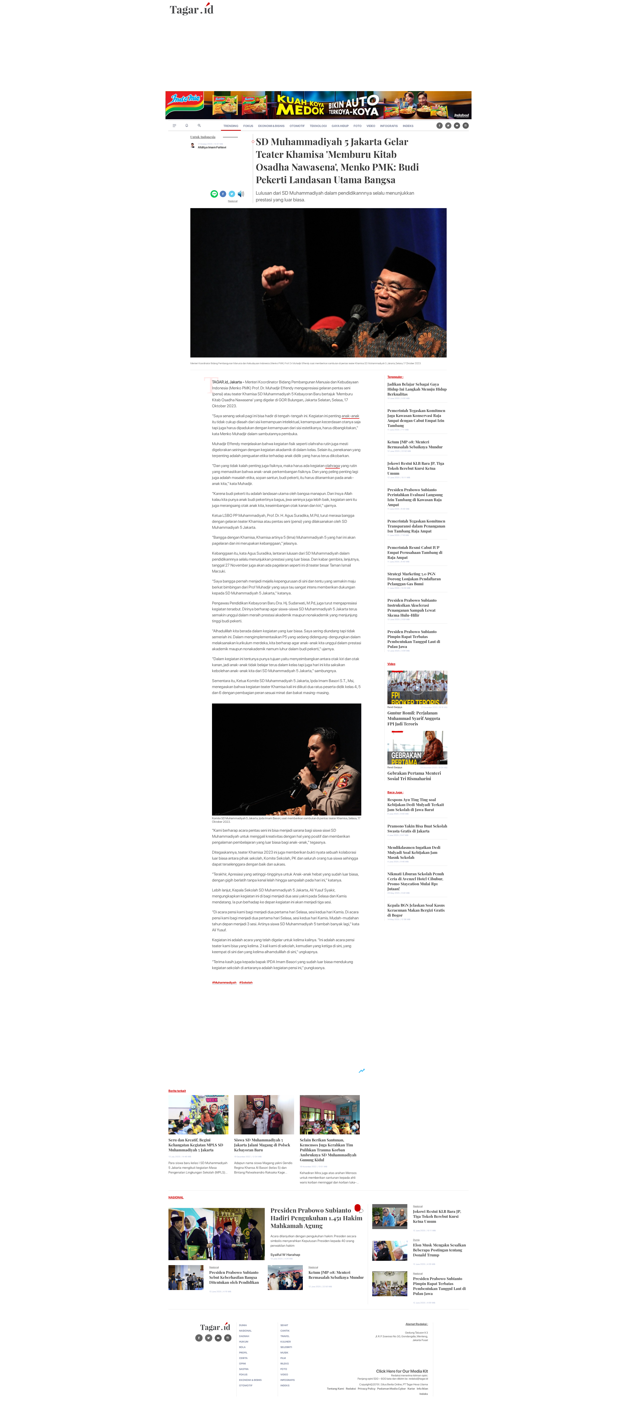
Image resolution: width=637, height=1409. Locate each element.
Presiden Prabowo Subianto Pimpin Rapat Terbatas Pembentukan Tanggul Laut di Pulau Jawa (413, 638)
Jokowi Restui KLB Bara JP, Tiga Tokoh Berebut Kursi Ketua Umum (415, 467)
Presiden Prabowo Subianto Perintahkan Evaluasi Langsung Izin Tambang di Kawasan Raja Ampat (415, 497)
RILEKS (284, 1363)
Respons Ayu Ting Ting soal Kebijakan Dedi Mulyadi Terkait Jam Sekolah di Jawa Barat (415, 804)
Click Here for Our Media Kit (402, 1371)
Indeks (424, 1394)
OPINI (242, 1363)
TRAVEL (284, 1336)
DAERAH (244, 1336)
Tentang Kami (335, 1388)
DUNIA (243, 1325)
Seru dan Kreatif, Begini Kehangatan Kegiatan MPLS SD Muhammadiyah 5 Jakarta (195, 1144)
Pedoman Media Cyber (391, 1388)
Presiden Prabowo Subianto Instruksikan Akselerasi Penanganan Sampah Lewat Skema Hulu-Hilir (412, 607)
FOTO (358, 126)
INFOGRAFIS (389, 126)
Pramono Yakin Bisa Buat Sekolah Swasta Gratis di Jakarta (417, 828)
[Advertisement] (318, 54)
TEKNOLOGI (318, 126)
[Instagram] (466, 125)
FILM (283, 1357)
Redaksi (351, 1388)
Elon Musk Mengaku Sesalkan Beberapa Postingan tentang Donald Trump (439, 1249)
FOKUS (248, 126)
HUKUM (243, 1341)
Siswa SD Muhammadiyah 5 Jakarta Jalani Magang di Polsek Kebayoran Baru (262, 1144)
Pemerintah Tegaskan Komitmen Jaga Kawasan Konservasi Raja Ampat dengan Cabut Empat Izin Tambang (416, 417)
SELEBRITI (286, 1347)
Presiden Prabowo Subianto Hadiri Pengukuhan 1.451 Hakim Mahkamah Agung (316, 1217)
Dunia (416, 1239)
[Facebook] (439, 125)
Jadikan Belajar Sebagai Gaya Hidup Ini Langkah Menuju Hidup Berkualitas (417, 388)
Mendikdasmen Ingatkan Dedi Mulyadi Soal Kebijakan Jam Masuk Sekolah (413, 851)
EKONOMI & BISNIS (271, 126)
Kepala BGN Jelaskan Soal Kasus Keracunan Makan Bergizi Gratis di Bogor (416, 909)
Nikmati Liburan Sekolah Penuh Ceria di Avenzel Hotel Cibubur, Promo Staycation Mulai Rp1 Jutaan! (415, 881)
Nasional (232, 200)
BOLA (242, 1347)
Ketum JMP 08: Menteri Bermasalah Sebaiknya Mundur (415, 444)
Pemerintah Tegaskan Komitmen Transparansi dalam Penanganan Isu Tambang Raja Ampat (416, 525)
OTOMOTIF (297, 126)
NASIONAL (176, 1197)
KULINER (285, 1341)
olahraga (332, 465)
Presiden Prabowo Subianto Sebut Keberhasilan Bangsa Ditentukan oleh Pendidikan (234, 1276)
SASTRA (244, 1368)
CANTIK (285, 1330)
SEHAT (284, 1325)
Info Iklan (422, 1388)
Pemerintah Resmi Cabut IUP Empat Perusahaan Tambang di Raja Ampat (414, 551)
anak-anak (350, 415)
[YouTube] (457, 125)
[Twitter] (448, 125)
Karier (411, 1388)
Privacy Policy (366, 1388)
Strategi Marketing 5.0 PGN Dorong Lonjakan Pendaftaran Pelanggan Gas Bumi (414, 578)
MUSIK (284, 1352)
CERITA (243, 1357)
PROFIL (243, 1352)
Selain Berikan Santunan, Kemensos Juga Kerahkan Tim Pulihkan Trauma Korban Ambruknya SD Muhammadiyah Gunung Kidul (328, 1149)
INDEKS (408, 126)
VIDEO (371, 126)
